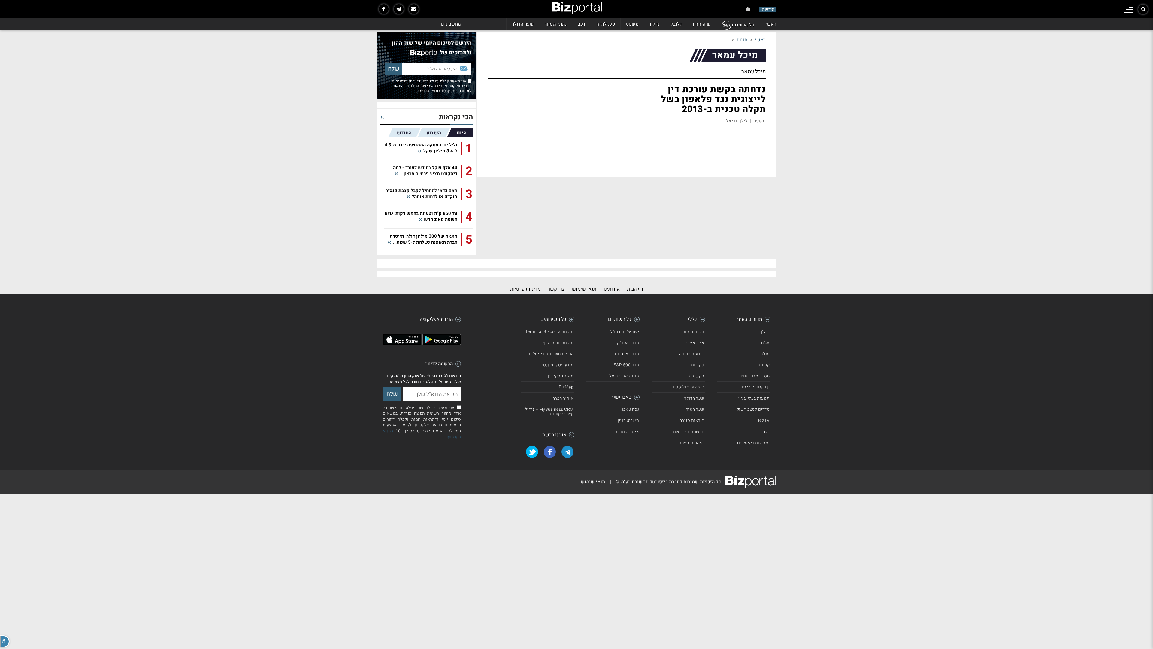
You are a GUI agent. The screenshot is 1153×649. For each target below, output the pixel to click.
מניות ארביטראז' (624, 376)
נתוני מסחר (556, 24)
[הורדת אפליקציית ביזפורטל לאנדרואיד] (441, 343)
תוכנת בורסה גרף (558, 343)
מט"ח (765, 354)
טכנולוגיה (605, 24)
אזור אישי (695, 343)
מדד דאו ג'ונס (627, 354)
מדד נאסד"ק (628, 343)
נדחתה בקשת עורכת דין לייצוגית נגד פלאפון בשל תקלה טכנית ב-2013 (713, 99)
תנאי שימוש (584, 289)
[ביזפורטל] (577, 8)
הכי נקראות (456, 117)
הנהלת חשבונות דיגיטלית (551, 354)
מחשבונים (451, 24)
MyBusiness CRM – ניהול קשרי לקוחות (549, 411)
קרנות (764, 365)
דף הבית (635, 289)
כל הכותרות (743, 25)
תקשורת (696, 376)
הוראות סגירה (691, 420)
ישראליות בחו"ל (624, 331)
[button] (5, 641)
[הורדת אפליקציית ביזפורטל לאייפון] (402, 343)
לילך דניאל (737, 121)
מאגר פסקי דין (561, 376)
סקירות (697, 365)
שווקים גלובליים (755, 387)
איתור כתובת (627, 431)
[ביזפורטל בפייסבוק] (383, 9)
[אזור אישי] (747, 9)
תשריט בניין (628, 420)
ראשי (770, 24)
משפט (632, 24)
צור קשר (556, 289)
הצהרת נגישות (691, 443)
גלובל (676, 24)
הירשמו (767, 9)
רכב (581, 24)
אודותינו (612, 289)
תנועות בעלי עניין (754, 398)
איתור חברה (563, 398)
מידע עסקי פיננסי (558, 365)
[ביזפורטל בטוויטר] (532, 452)
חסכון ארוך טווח (755, 376)
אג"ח (765, 343)
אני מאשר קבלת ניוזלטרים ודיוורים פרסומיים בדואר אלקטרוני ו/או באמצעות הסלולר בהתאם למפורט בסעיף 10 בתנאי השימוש (431, 86)
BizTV (764, 420)
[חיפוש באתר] (1143, 9)
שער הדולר (523, 24)
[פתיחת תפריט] (1128, 10)
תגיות (742, 40)
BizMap (566, 387)
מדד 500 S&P (626, 365)
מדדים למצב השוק (753, 409)
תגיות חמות (694, 331)
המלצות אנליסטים (687, 387)
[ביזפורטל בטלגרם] (398, 9)
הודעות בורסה (691, 354)
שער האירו (694, 409)
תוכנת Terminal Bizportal (549, 331)
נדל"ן (655, 24)
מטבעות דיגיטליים (753, 443)
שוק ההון (701, 24)
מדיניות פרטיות (525, 289)
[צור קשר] (413, 9)
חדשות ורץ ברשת (688, 431)
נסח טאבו (630, 409)
